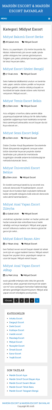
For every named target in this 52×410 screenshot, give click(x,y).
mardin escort (15, 334)
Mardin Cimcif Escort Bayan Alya (24, 379)
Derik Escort (15, 326)
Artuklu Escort (15, 318)
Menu (4, 18)
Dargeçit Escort (16, 322)
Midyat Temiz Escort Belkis (22, 101)
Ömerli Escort (15, 350)
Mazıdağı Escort (16, 338)
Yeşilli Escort (15, 357)
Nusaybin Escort (16, 346)
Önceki (8, 300)
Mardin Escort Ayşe (18, 375)
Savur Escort (15, 353)
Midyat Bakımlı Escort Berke (23, 37)
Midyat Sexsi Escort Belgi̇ (20, 133)
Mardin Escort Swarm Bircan (22, 383)
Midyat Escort (31, 42)
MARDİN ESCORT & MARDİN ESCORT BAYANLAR (26, 403)
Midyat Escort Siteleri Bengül (23, 69)
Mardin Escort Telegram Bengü (23, 391)
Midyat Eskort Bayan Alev (21, 239)
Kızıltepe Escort (16, 330)
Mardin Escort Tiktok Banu (21, 387)
